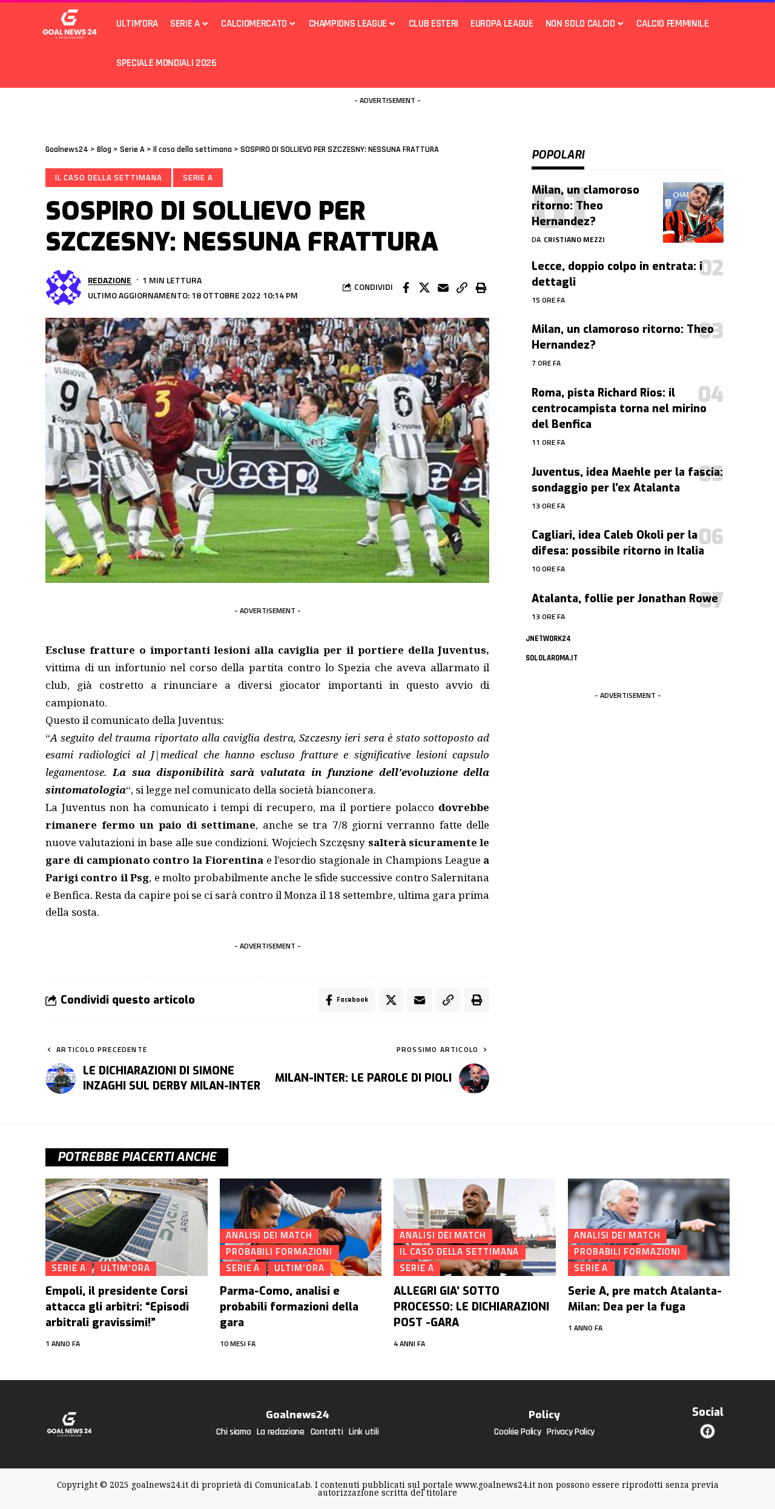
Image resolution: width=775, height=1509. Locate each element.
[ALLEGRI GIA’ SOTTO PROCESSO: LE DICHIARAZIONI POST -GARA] (475, 1227)
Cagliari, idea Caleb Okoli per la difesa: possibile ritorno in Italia (618, 543)
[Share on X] (424, 287)
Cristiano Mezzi (574, 239)
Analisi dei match (269, 1235)
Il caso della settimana (108, 177)
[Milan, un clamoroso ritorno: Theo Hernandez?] (693, 212)
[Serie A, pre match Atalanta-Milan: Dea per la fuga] (649, 1227)
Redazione (109, 280)
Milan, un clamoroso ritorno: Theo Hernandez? (585, 206)
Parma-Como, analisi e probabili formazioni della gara (289, 1307)
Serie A (198, 177)
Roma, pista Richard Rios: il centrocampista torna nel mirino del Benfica (619, 409)
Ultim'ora (125, 1268)
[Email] (443, 287)
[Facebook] (707, 1431)
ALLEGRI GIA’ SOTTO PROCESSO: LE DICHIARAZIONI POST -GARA (471, 1307)
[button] (461, 287)
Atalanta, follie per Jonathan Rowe (625, 598)
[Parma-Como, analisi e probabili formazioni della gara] (301, 1227)
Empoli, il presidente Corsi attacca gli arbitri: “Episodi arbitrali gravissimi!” (117, 1307)
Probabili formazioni (279, 1251)
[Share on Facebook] (405, 287)
